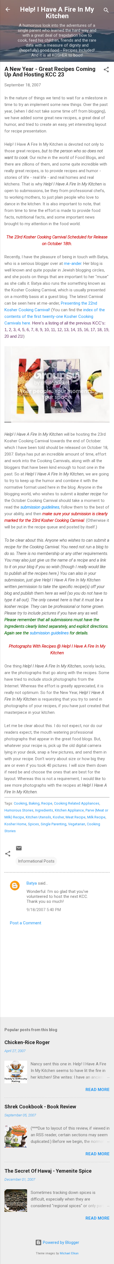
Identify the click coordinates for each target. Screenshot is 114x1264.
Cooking (20, 803)
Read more (98, 1089)
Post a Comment (25, 922)
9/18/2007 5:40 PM (44, 909)
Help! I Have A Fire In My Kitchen (57, 13)
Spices (33, 824)
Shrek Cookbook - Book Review (40, 1106)
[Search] (106, 11)
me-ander (72, 263)
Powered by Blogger (60, 1242)
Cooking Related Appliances (76, 803)
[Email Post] (18, 850)
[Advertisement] (57, 969)
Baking (34, 803)
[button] (106, 70)
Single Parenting (53, 824)
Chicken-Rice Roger (27, 1042)
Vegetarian (76, 824)
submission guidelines (39, 507)
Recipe (46, 803)
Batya (32, 883)
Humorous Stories (18, 810)
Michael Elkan (69, 1253)
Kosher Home (15, 824)
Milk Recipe (96, 817)
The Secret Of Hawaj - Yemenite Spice (48, 1171)
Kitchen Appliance (69, 810)
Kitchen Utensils (38, 817)
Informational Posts (36, 861)
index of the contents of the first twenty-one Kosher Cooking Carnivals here (54, 316)
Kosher (58, 817)
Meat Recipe (76, 817)
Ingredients (44, 810)
